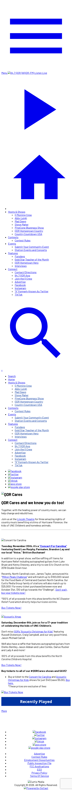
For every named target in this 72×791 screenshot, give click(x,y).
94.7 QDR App (22, 275)
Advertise (20, 281)
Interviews (21, 265)
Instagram (20, 288)
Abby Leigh (21, 218)
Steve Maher (21, 224)
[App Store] (15, 483)
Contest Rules (22, 240)
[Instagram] (15, 477)
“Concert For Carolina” (53, 546)
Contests (13, 237)
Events (12, 243)
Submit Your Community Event (32, 246)
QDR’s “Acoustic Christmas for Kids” (33, 631)
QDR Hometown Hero (27, 262)
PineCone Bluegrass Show (29, 227)
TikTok (18, 294)
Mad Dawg (20, 221)
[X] (13, 474)
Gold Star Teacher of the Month (32, 259)
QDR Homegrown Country (29, 230)
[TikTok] (13, 480)
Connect (12, 269)
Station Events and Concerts (31, 249)
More (4, 710)
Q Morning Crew (23, 214)
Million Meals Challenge (14, 576)
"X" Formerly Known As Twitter (31, 291)
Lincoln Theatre (25, 519)
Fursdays (20, 256)
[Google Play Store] (19, 487)
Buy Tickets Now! (11, 607)
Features (13, 253)
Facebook (20, 285)
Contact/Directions (26, 272)
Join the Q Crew (23, 278)
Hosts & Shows (16, 211)
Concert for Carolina (40, 676)
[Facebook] (14, 471)
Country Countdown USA (28, 234)
